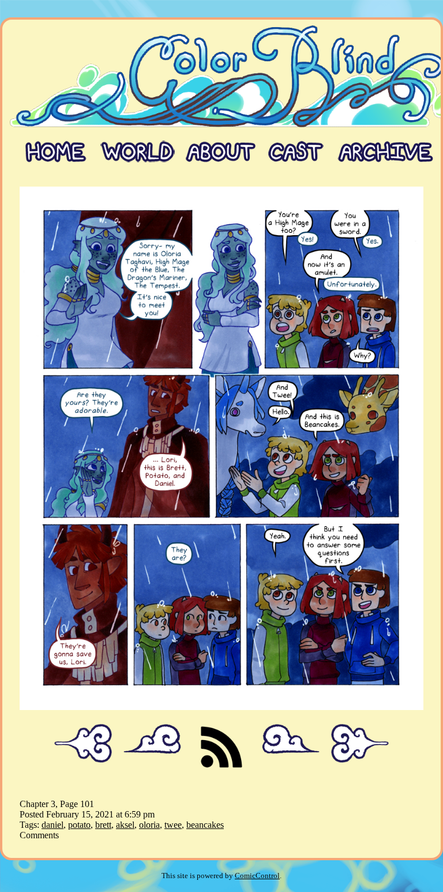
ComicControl (257, 876)
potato (79, 825)
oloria (149, 825)
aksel (125, 825)
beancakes (205, 825)
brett (103, 825)
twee (173, 825)
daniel (52, 825)
